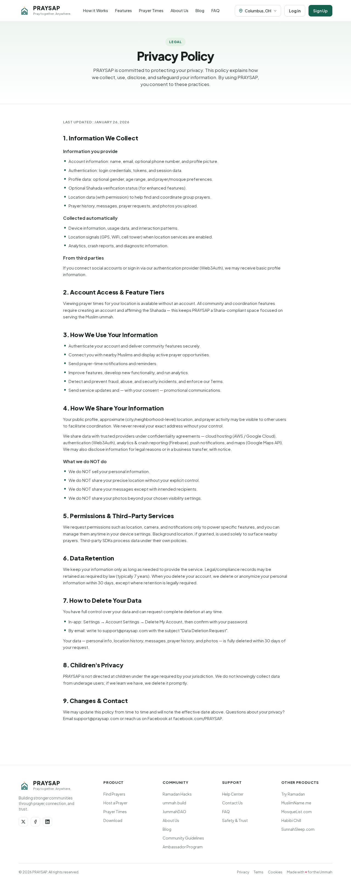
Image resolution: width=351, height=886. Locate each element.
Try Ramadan (293, 793)
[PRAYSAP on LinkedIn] (47, 821)
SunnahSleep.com (298, 829)
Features (123, 10)
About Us (179, 10)
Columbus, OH (258, 10)
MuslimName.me (296, 802)
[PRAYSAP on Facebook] (35, 821)
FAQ (215, 10)
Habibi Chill (291, 820)
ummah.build (174, 802)
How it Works (95, 10)
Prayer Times (151, 10)
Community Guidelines (183, 837)
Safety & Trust (235, 820)
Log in (295, 10)
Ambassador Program (183, 846)
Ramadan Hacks (177, 793)
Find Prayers (114, 793)
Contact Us (232, 802)
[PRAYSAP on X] (23, 821)
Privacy (243, 872)
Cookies (275, 872)
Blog (200, 10)
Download (112, 820)
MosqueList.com (296, 811)
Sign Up (320, 10)
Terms (259, 872)
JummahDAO (174, 811)
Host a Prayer (115, 802)
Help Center (233, 793)
